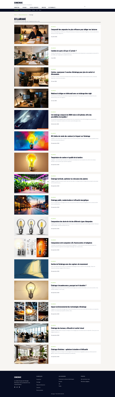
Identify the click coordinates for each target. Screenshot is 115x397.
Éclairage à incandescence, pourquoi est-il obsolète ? (68, 285)
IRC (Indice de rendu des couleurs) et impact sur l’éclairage (70, 136)
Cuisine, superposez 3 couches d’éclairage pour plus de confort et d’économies (73, 73)
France (33, 10)
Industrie (38, 387)
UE (37, 10)
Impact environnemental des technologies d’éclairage (68, 307)
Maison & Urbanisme (40, 384)
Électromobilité (39, 390)
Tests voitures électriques (25, 10)
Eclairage (53, 26)
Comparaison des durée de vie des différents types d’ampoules (72, 221)
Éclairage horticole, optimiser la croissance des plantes (69, 179)
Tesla (40, 10)
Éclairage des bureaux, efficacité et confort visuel (67, 328)
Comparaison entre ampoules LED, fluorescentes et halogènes (71, 243)
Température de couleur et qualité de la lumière (67, 157)
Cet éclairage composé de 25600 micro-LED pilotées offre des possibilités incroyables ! (71, 116)
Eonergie (18, 2)
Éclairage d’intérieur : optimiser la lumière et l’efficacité (69, 349)
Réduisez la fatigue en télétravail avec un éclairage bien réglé (71, 93)
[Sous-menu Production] (19, 7)
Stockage (38, 382)
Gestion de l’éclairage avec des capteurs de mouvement (69, 264)
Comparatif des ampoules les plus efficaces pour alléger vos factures (74, 29)
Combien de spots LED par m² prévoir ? (64, 51)
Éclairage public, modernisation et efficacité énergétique (70, 200)
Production (38, 379)
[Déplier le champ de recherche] (85, 7)
